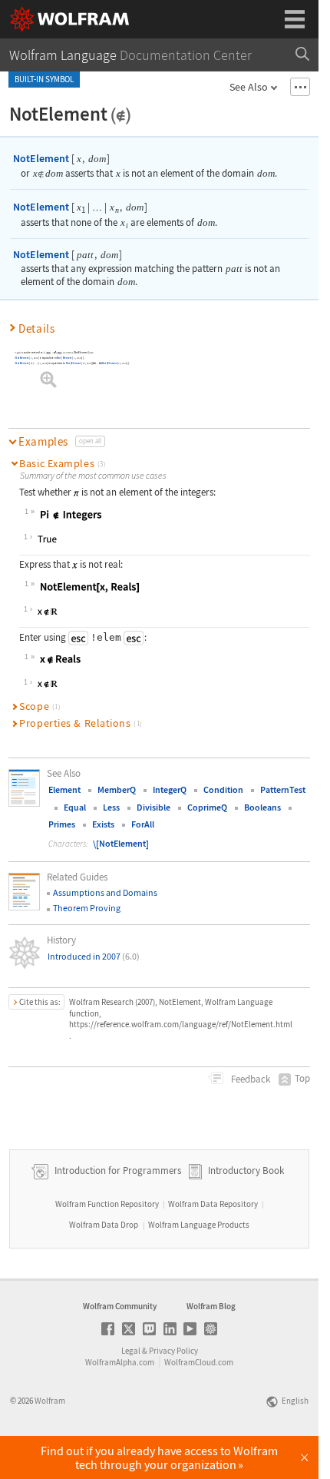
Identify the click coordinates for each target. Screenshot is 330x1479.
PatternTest (282, 789)
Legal (130, 1350)
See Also (248, 87)
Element (66, 358)
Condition (223, 789)
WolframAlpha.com (119, 1362)
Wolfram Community (120, 1306)
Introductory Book (246, 1170)
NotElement (41, 158)
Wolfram (50, 1400)
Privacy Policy (173, 1350)
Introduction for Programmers (116, 1170)
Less (111, 807)
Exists (103, 824)
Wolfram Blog (211, 1306)
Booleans (262, 807)
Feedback (249, 1079)
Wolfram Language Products (198, 1224)
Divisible (153, 807)
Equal (75, 807)
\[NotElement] (121, 843)
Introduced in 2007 (94, 956)
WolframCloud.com (198, 1362)
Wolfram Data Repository (213, 1204)
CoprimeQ (207, 807)
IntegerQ (169, 789)
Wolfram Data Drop (103, 1224)
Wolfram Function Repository (107, 1204)
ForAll (142, 824)
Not (59, 358)
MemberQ (116, 789)
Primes (61, 824)
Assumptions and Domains (105, 892)
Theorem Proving (86, 908)
